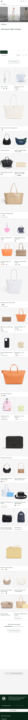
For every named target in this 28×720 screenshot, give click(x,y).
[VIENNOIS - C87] (16, 330)
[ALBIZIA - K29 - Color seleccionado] (1, 418)
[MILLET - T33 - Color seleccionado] (15, 175)
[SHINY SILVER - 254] (2, 88)
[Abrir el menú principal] (26, 1)
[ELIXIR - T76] (6, 264)
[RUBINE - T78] (16, 90)
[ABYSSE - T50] (2, 241)
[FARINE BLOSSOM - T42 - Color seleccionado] (1, 129)
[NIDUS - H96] (16, 175)
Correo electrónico (6, 705)
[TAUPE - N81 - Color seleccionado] (1, 330)
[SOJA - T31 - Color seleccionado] (1, 569)
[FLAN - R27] (6, 481)
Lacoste (7, 673)
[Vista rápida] (12, 84)
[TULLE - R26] (2, 481)
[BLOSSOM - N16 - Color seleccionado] (1, 264)
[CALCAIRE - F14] (3, 418)
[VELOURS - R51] (3, 88)
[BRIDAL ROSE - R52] (5, 88)
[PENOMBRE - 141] (20, 175)
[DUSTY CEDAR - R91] (6, 418)
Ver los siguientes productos (14, 630)
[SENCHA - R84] (20, 90)
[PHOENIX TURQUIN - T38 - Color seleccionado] (1, 505)
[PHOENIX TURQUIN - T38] (20, 617)
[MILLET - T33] (19, 90)
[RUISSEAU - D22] (18, 90)
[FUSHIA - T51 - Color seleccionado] (1, 241)
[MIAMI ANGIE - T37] (3, 505)
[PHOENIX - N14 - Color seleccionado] (1, 88)
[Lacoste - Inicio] (2, 1)
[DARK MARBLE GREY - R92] (2, 418)
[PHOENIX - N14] (19, 355)
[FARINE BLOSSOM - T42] (16, 241)
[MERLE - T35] (6, 88)
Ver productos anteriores (14, 61)
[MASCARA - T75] (2, 264)
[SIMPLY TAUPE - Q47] (3, 481)
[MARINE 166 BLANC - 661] (2, 129)
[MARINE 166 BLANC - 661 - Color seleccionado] (15, 241)
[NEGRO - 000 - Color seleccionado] (1, 174)
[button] (24, 1)
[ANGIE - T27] (2, 215)
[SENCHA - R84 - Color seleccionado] (15, 419)
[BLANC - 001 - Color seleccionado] (1, 304)
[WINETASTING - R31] (18, 175)
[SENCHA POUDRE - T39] (6, 505)
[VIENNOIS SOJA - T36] (5, 505)
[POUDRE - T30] (5, 481)
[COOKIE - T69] (16, 264)
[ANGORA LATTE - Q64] (2, 505)
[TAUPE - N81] (2, 174)
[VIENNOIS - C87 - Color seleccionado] (1, 215)
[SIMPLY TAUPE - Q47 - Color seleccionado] (1, 593)
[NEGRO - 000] (19, 175)
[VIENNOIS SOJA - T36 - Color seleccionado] (15, 617)
